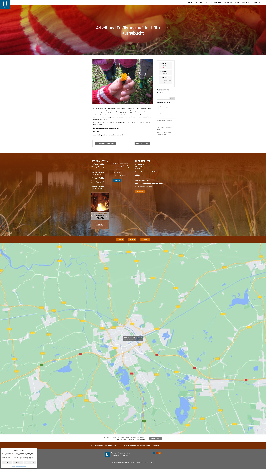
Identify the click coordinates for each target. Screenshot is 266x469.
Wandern (217, 2)
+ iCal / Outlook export (142, 143)
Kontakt (121, 465)
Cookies (13, 466)
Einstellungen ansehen (30, 463)
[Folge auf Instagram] (157, 453)
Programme (207, 2)
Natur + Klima (227, 2)
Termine (237, 2)
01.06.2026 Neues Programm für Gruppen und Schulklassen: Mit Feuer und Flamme (164, 122)
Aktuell (190, 2)
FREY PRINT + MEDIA (149, 462)
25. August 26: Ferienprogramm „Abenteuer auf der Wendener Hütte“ (164, 108)
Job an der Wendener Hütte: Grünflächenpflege (164, 133)
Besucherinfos (247, 2)
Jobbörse (257, 2)
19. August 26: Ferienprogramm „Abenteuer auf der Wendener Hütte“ (164, 115)
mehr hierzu (140, 191)
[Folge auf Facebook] (154, 453)
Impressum (23, 466)
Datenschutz (18, 466)
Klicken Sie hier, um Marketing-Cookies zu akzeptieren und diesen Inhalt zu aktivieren (133, 338)
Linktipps (146, 239)
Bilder (133, 239)
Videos (121, 239)
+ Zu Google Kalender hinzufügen (105, 143)
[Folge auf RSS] (159, 453)
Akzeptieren (7, 463)
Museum (198, 2)
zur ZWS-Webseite (155, 438)
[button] (35, 450)
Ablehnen (18, 463)
